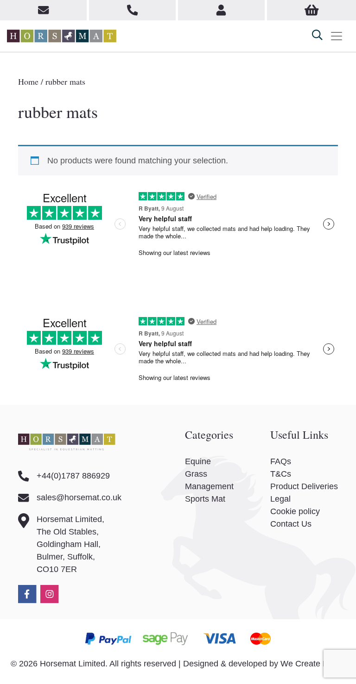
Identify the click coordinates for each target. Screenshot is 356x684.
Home (28, 81)
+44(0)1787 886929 (73, 475)
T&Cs (280, 474)
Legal (280, 499)
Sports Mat (205, 499)
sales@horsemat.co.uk (79, 497)
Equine (198, 461)
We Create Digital (313, 663)
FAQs (280, 461)
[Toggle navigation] (336, 36)
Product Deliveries (304, 486)
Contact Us (291, 524)
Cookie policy (295, 511)
